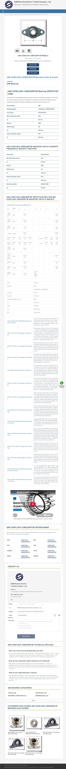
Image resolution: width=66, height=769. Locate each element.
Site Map (19, 765)
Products (10, 14)
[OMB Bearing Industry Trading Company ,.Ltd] (8, 4)
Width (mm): (11, 127)
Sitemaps (25, 765)
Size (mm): (10, 113)
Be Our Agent (33, 73)
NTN (8, 545)
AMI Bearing (17, 14)
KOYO (35, 551)
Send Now (26, 636)
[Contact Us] (62, 384)
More (33, 700)
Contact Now (33, 65)
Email (10, 604)
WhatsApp (33, 69)
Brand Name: (11, 105)
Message (11, 620)
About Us (6, 765)
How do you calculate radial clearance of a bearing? (29, 661)
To (9, 608)
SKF (35, 540)
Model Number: (11, 109)
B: (7, 188)
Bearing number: (12, 184)
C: (7, 120)
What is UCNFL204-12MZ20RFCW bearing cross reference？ (33, 61)
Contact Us (13, 765)
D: (7, 130)
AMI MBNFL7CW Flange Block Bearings (19, 370)
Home (5, 14)
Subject (10, 611)
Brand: (9, 123)
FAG (35, 545)
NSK (8, 540)
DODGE (36, 556)
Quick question (10, 616)
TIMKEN (9, 551)
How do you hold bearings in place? (23, 673)
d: (7, 137)
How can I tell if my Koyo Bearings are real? (26, 651)
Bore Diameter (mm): (13, 116)
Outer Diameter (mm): (14, 134)
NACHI (9, 556)
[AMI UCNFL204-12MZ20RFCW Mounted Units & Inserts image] (33, 32)
